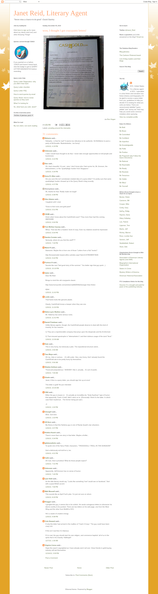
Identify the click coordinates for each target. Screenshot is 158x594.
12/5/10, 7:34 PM (51, 243)
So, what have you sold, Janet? (25, 107)
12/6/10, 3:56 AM (51, 362)
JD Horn (48, 422)
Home (79, 568)
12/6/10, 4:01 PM (51, 453)
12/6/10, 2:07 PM (51, 428)
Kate (46, 344)
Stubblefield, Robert (126, 243)
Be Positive (123, 152)
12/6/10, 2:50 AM (51, 350)
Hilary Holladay (124, 218)
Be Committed (124, 134)
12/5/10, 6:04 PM (51, 233)
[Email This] (60, 125)
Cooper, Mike (124, 204)
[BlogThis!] (62, 125)
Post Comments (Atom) (84, 575)
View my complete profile (128, 117)
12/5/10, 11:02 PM (52, 292)
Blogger (89, 589)
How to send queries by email (24, 94)
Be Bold (122, 127)
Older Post (110, 568)
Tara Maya (49, 354)
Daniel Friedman (51, 322)
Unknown (48, 151)
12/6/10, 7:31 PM (51, 464)
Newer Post (48, 568)
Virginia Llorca (50, 545)
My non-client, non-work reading (25, 126)
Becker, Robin (124, 197)
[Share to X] (65, 125)
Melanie (48, 138)
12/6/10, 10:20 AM (52, 388)
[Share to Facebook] (67, 125)
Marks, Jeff (123, 229)
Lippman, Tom (124, 225)
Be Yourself (123, 186)
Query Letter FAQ (20, 91)
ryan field (48, 479)
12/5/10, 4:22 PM (51, 159)
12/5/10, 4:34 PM (51, 172)
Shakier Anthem (51, 367)
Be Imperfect (124, 141)
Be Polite (122, 149)
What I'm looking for (21, 103)
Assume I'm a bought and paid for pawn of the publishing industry (131, 286)
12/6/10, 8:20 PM (51, 497)
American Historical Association (130, 276)
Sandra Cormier (51, 237)
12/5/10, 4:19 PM (51, 146)
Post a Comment (51, 558)
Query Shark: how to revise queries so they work (24, 99)
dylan (47, 273)
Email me (140, 37)
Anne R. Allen (50, 176)
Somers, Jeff (124, 239)
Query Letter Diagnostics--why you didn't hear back (25, 82)
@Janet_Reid (130, 30)
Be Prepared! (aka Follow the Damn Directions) (130, 157)
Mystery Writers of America (129, 272)
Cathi (47, 458)
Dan (46, 163)
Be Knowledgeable (126, 145)
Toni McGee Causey (53, 227)
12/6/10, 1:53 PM (51, 418)
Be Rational (123, 161)
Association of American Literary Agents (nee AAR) (131, 258)
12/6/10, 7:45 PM (51, 474)
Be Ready (123, 168)
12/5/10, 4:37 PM (51, 184)
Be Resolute (123, 172)
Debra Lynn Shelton (52, 312)
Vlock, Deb (123, 247)
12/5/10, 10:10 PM (52, 268)
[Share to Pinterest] (69, 125)
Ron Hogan (111, 119)
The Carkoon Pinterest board (130, 55)
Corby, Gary (123, 208)
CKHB (47, 214)
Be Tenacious (124, 175)
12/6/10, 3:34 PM (51, 438)
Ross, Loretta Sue (126, 236)
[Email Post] (56, 125)
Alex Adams (49, 199)
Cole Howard (50, 521)
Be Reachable (124, 165)
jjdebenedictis (50, 443)
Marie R (48, 248)
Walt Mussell (50, 491)
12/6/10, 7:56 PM (51, 487)
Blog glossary (124, 52)
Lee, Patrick (123, 222)
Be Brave (122, 131)
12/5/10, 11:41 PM (52, 318)
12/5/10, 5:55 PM (51, 222)
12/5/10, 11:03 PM (52, 307)
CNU (46, 392)
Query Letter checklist (22, 87)
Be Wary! (122, 183)
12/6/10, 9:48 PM (51, 517)
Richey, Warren (125, 232)
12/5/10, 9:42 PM (51, 258)
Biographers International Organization (128, 264)
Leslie (47, 297)
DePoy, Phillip (124, 211)
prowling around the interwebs (59, 128)
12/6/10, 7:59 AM (51, 373)
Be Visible (123, 179)
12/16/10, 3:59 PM (52, 553)
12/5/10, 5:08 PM (51, 195)
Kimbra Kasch (50, 432)
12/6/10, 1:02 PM (51, 407)
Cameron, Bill (124, 200)
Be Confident (124, 138)
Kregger (48, 502)
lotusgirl (48, 412)
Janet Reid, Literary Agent (50, 13)
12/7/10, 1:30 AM (51, 541)
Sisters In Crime (125, 268)
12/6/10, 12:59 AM (52, 339)
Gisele (47, 377)
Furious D (49, 262)
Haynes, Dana (124, 215)
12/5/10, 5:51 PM (51, 209)
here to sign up (23, 30)
